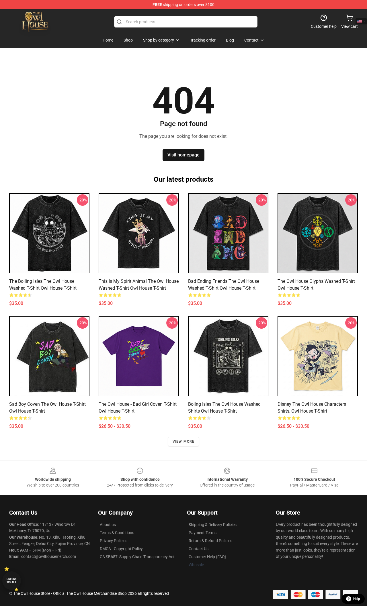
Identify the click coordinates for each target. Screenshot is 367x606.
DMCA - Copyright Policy (121, 548)
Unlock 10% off (12, 581)
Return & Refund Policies (210, 540)
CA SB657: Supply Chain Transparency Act (137, 556)
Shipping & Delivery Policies (213, 524)
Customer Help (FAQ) (207, 556)
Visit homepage (183, 155)
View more (184, 442)
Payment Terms (202, 532)
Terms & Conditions (117, 532)
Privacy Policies (113, 540)
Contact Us (198, 548)
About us (108, 524)
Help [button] (356, 599)
